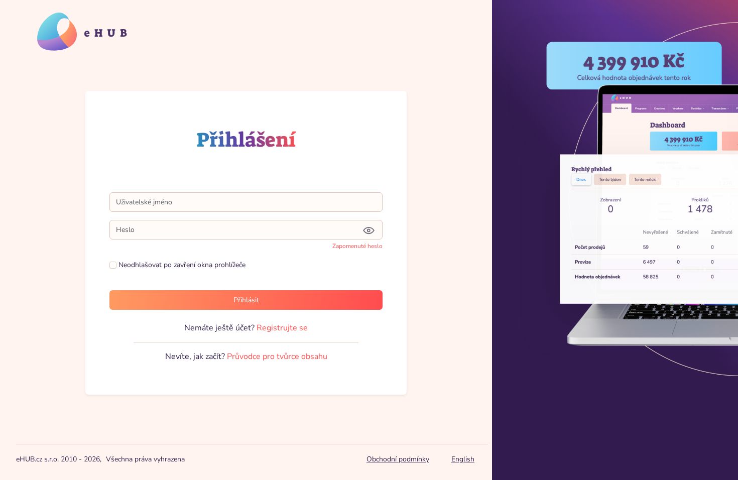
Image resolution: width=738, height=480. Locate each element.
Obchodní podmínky (397, 459)
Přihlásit (246, 300)
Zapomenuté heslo (357, 246)
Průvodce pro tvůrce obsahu (277, 356)
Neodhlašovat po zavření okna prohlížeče (180, 265)
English (462, 459)
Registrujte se (282, 327)
